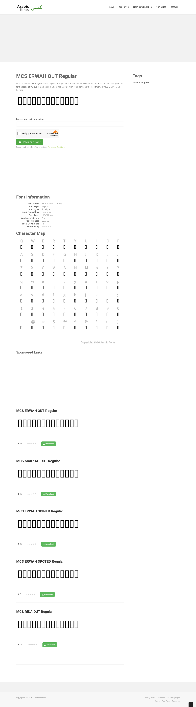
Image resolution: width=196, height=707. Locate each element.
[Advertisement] (98, 38)
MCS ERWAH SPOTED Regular (40, 561)
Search (174, 7)
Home (111, 7)
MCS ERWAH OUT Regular (36, 411)
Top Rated (161, 7)
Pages (177, 698)
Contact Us (176, 701)
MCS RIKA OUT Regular (34, 612)
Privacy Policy (150, 698)
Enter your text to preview (30, 119)
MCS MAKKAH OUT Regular (38, 461)
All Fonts (124, 7)
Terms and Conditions (56, 147)
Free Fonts (166, 701)
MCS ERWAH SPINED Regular (39, 511)
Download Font (31, 142)
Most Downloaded (142, 7)
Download (49, 443)
